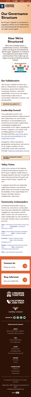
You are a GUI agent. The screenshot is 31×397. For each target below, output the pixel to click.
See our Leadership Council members (12, 157)
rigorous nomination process (19, 151)
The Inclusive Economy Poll (15, 353)
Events (15, 362)
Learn (15, 346)
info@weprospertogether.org (15, 389)
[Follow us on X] (21, 317)
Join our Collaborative (11, 104)
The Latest (16, 360)
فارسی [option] (28, 1)
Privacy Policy (15, 373)
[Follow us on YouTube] (24, 317)
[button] (2, 6)
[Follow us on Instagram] (18, 317)
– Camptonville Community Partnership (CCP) (12, 248)
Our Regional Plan (15, 351)
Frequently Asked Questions (15, 333)
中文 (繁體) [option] (15, 1)
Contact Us (15, 369)
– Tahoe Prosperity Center (12, 238)
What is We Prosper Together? (15, 331)
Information (15, 366)
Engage (15, 358)
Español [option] (22, 1)
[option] (15, 1)
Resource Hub (15, 349)
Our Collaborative (15, 342)
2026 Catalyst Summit (15, 324)
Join (15, 338)
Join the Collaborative (15, 340)
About (15, 329)
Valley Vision (5, 168)
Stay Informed (15, 371)
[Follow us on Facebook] (14, 317)
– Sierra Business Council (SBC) (12, 252)
